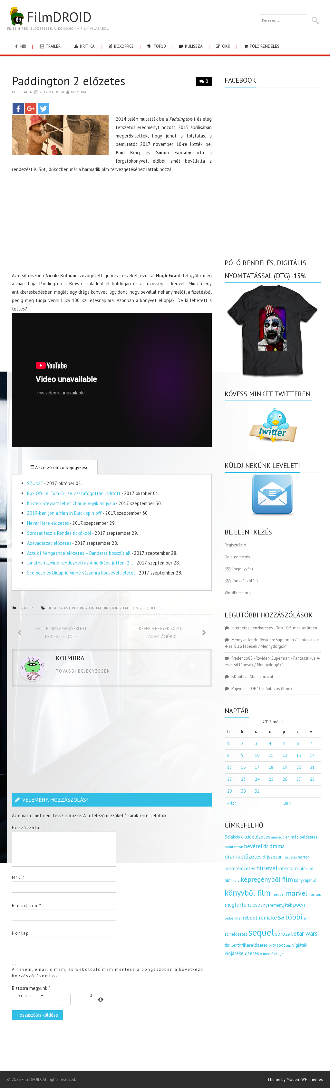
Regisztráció (235, 545)
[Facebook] (18, 108)
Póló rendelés (264, 46)
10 (257, 755)
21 (312, 767)
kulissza (193, 46)
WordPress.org (238, 592)
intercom (288, 868)
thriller (231, 945)
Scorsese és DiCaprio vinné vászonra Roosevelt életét (81, 573)
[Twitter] (43, 108)
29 (229, 791)
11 (271, 755)
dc (265, 846)
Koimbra (78, 91)
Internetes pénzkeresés (252, 628)
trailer (52, 46)
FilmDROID (59, 17)
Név (18, 877)
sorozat (284, 933)
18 (271, 767)
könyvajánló (305, 880)
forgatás (290, 857)
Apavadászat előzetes (49, 543)
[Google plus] (30, 108)
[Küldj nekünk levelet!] (273, 494)
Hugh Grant (58, 607)
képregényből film (267, 879)
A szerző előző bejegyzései (62, 467)
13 (298, 755)
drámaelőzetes (243, 856)
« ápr (231, 803)
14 (312, 755)
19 (285, 767)
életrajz (277, 953)
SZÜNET (35, 483)
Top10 (159, 46)
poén (299, 904)
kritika (87, 46)
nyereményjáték (277, 905)
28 (312, 779)
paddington (83, 607)
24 (257, 779)
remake (268, 917)
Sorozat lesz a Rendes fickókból (59, 533)
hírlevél (266, 867)
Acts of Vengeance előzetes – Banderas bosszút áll (79, 553)
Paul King (132, 607)
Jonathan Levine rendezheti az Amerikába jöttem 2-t (80, 563)
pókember (233, 918)
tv (270, 945)
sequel (149, 607)
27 (298, 779)
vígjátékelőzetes (242, 953)
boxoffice (123, 46)
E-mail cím (27, 905)
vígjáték (299, 945)
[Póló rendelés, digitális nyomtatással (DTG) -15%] (273, 330)
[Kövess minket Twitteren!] (273, 425)
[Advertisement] (112, 223)
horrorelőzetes (240, 868)
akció (235, 836)
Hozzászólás (27, 827)
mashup (314, 894)
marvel (296, 893)
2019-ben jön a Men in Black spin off (64, 513)
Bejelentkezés (237, 557)
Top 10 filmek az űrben (296, 628)
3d (227, 837)
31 (257, 791)
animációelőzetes (301, 837)
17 (257, 767)
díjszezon (273, 856)
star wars (305, 933)
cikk (225, 46)
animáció (277, 837)
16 (243, 767)
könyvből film (247, 893)
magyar (278, 894)
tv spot (279, 945)
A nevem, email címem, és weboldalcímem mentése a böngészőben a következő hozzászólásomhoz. (107, 973)
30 (243, 791)
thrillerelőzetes (253, 945)
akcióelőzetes (255, 836)
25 (271, 779)
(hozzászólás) (241, 581)
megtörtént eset (243, 904)
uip (288, 945)
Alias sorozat (261, 676)
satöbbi (290, 917)
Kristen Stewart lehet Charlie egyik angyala (71, 503)
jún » (287, 803)
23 (243, 779)
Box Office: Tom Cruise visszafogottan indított (74, 493)
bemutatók (234, 846)
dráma (277, 846)
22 (229, 779)
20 (298, 767)
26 (285, 779)
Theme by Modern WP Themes (295, 1079)
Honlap (20, 933)
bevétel (253, 846)
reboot (250, 917)
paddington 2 (108, 607)
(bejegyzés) (239, 569)
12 (285, 755)
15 (229, 767)
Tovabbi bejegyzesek (83, 671)
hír (22, 46)
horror (303, 857)
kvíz (236, 880)
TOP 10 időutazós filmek (270, 688)
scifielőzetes (236, 934)
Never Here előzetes (48, 523)
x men (265, 953)
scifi (306, 918)
